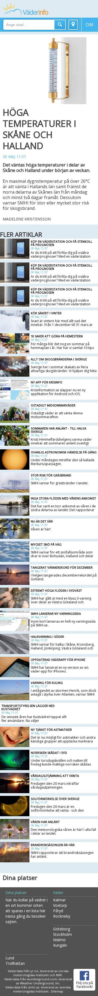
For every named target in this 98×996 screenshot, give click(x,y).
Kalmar (59, 899)
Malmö (59, 939)
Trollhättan (15, 963)
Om (90, 24)
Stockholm (62, 934)
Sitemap (57, 991)
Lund (9, 957)
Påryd (58, 910)
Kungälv (60, 945)
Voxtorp (60, 905)
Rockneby (61, 916)
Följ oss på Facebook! (84, 985)
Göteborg (61, 928)
